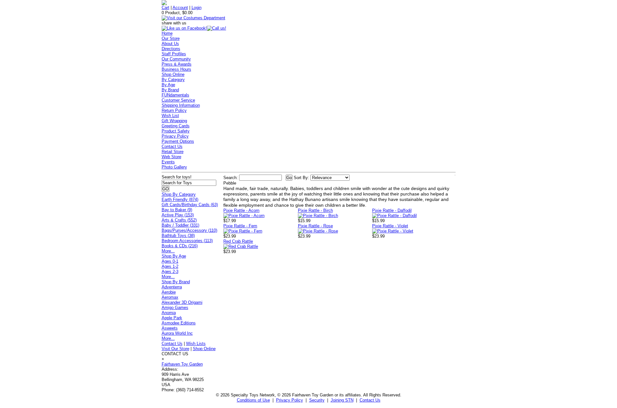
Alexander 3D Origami (182, 302)
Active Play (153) (178, 215)
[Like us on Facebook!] (184, 28)
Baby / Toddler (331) (180, 225)
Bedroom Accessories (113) (187, 240)
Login (196, 7)
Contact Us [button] (370, 400)
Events (168, 161)
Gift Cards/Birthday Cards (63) (190, 204)
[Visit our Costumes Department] (193, 17)
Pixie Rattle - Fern (240, 225)
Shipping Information (181, 105)
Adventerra (172, 287)
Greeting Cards (176, 125)
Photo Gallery (174, 167)
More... (168, 251)
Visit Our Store (175, 348)
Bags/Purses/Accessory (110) (189, 230)
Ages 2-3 (170, 271)
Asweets (170, 328)
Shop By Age (174, 256)
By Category (173, 79)
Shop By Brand (176, 281)
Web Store (171, 156)
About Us (170, 43)
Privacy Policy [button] (289, 400)
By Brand (170, 89)
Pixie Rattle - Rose (315, 225)
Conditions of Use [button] (253, 400)
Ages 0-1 (170, 261)
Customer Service (178, 100)
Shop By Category (179, 194)
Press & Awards (177, 64)
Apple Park (172, 317)
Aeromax (170, 297)
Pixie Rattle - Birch (315, 210)
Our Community (176, 59)
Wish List (170, 115)
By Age (168, 84)
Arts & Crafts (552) (179, 220)
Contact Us (172, 146)
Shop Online (173, 74)
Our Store (171, 38)
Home (167, 33)
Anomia (169, 312)
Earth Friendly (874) (180, 199)
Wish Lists (196, 343)
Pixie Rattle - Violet (390, 225)
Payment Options (178, 141)
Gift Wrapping (174, 120)
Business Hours (176, 69)
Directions (171, 48)
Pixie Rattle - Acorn (241, 210)
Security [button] (317, 400)
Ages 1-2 (170, 266)
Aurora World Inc (177, 333)
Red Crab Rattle (238, 241)
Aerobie (169, 292)
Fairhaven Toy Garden (182, 364)
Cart (165, 7)
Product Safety (176, 131)
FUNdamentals (175, 95)
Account (180, 7)
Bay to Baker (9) (177, 209)
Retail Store (172, 151)
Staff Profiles (174, 53)
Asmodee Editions (179, 323)
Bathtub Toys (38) (178, 235)
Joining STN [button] (342, 400)
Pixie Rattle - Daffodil (392, 210)
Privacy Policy (175, 136)
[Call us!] (216, 28)
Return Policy (174, 110)
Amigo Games (175, 307)
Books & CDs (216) (180, 245)
